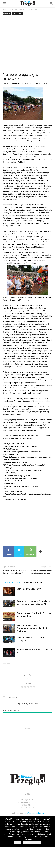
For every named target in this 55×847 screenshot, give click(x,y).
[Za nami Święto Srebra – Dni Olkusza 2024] (9, 652)
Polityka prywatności (32, 843)
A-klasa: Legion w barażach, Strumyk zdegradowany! (14, 571)
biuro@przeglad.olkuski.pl (34, 813)
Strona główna (8, 9)
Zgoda (17, 843)
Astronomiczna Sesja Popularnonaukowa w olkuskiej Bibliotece (32, 628)
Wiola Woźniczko (13, 83)
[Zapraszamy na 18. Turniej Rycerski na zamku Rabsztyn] (9, 616)
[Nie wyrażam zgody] (52, 831)
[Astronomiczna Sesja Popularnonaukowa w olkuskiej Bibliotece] (9, 628)
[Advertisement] (27, 43)
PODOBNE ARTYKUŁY (12, 582)
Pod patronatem (32, 9)
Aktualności (19, 9)
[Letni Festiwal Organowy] (9, 591)
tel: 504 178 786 (27, 808)
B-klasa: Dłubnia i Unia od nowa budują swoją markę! (41, 571)
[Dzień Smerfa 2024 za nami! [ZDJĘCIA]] (9, 639)
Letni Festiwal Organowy (29, 589)
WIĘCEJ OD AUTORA (33, 582)
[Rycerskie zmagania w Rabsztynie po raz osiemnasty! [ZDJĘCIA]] (9, 603)
